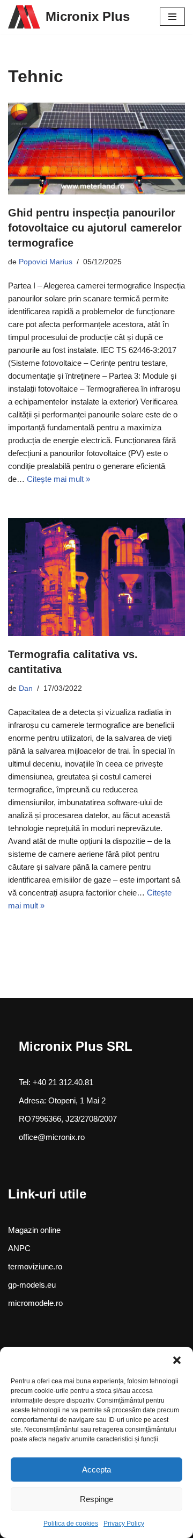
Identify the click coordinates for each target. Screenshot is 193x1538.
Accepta (96, 1469)
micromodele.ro (35, 1303)
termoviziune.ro (35, 1266)
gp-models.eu (32, 1284)
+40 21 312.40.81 (62, 1082)
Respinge (96, 1499)
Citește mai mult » (58, 478)
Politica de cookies (70, 1523)
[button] (177, 1360)
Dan (26, 688)
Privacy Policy (123, 1523)
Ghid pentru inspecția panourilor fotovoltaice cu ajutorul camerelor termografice (95, 228)
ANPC (19, 1248)
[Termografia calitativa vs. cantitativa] (96, 577)
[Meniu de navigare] (172, 17)
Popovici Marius (45, 262)
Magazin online (34, 1229)
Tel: (25, 1082)
